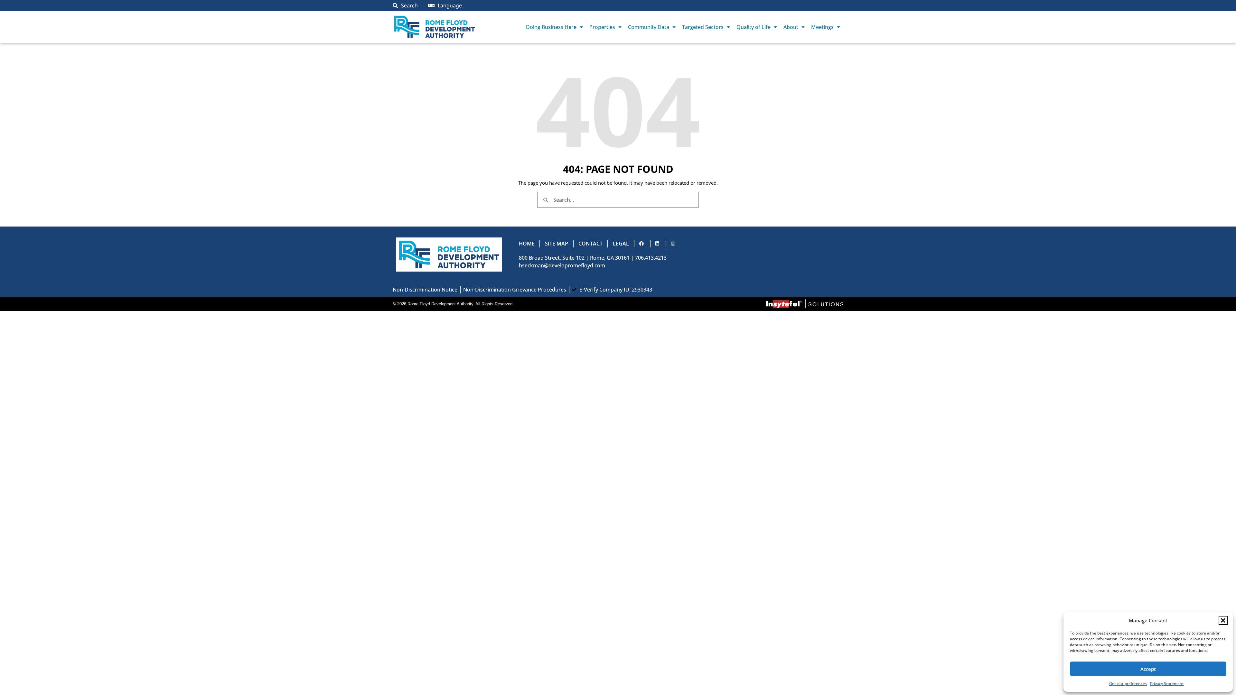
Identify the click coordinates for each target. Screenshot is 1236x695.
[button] (1223, 620)
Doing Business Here (551, 27)
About (790, 27)
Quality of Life (753, 27)
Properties (602, 27)
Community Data (648, 27)
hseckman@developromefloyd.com (562, 265)
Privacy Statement (1167, 683)
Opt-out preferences (1128, 683)
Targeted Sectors (703, 27)
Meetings (822, 27)
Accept (1148, 669)
